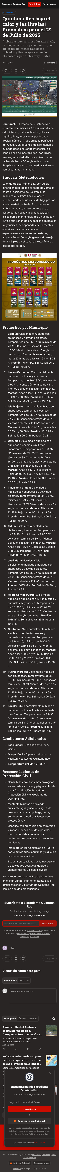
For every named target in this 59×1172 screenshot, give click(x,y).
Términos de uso (39, 1127)
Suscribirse (34, 4)
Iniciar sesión (49, 4)
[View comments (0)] (16, 71)
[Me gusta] (4, 1049)
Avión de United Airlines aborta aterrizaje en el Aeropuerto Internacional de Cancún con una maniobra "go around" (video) (21, 1030)
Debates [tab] (33, 1018)
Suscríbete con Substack (32, 1120)
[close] (50, 1073)
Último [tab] (22, 1018)
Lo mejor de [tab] (10, 1018)
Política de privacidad (38, 1134)
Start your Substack (21, 1163)
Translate (9, 13)
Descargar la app (41, 1163)
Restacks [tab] (24, 980)
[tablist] (16, 981)
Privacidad (36, 1154)
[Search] (54, 1019)
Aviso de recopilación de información (33, 933)
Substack (17, 1168)
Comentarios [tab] (10, 980)
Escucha (51, 62)
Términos (46, 1154)
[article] (29, 1038)
